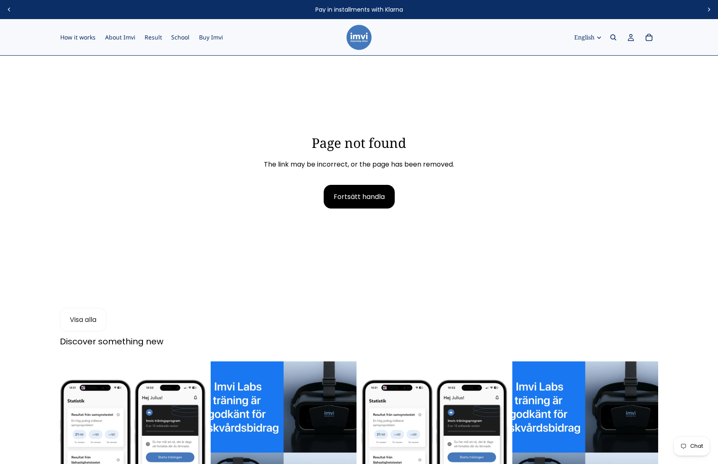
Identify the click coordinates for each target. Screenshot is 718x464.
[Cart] (649, 37)
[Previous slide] (9, 9)
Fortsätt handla (359, 196)
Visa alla (83, 319)
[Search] (613, 37)
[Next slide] (709, 9)
